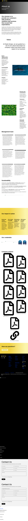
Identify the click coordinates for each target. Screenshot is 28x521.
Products (10, 359)
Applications (16, 358)
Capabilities (10, 365)
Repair (10, 362)
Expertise (10, 366)
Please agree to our (7, 501)
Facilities (16, 367)
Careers (23, 360)
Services (10, 364)
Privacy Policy (12, 372)
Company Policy (7, 372)
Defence (16, 356)
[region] (14, 446)
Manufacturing (17, 362)
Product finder (10, 358)
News (23, 357)
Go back (1, 508)
